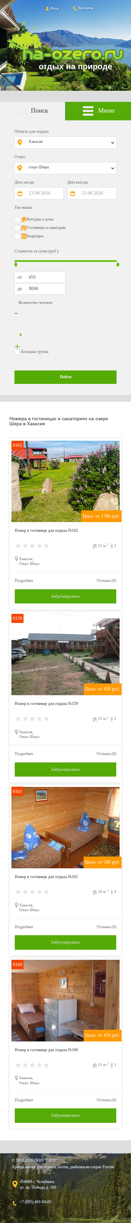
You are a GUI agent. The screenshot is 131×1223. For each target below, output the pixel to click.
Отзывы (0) (106, 580)
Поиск (39, 110)
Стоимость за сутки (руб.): (36, 251)
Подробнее (24, 580)
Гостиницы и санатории (46, 227)
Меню (106, 110)
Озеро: (20, 156)
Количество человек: (35, 302)
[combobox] (71, 142)
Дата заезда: (24, 182)
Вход (54, 8)
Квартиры (35, 236)
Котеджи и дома (40, 219)
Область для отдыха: (31, 131)
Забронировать (65, 596)
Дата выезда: (78, 182)
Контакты (85, 8)
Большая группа (34, 351)
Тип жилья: (23, 207)
